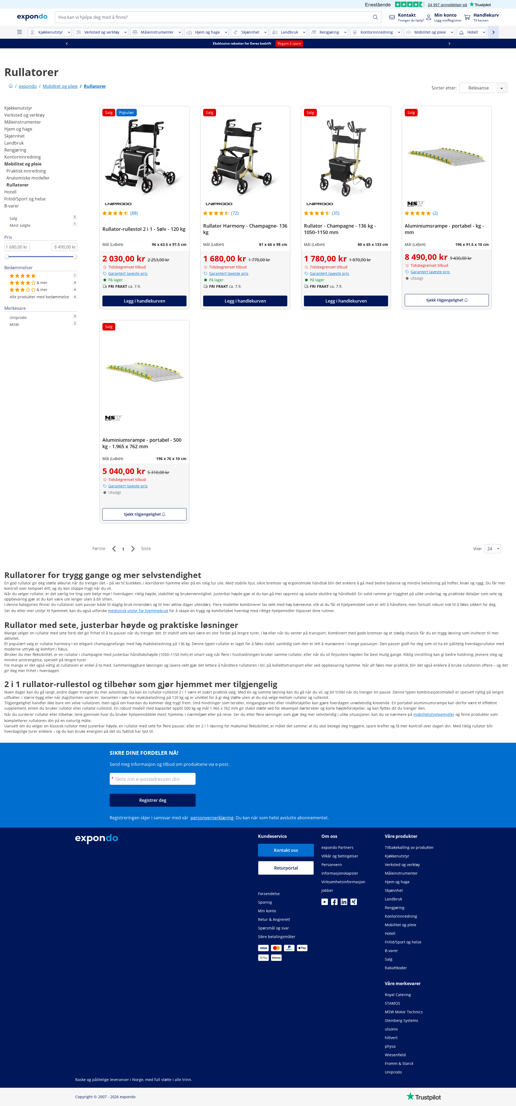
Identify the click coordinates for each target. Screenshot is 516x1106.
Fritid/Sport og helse (25, 199)
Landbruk (14, 143)
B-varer (11, 206)
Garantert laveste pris (128, 273)
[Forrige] (114, 549)
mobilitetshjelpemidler (433, 714)
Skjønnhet (14, 136)
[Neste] (133, 549)
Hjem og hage (18, 129)
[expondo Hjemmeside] (11, 86)
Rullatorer (17, 185)
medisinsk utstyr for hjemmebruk (138, 610)
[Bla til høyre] (449, 43)
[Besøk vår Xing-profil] (353, 903)
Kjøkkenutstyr (18, 108)
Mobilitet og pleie (22, 164)
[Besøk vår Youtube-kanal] (324, 903)
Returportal (286, 868)
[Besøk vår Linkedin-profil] (344, 903)
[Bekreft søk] (375, 17)
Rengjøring (15, 150)
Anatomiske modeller (28, 178)
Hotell (10, 192)
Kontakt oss (286, 850)
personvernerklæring (212, 818)
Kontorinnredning (22, 157)
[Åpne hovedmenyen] (19, 32)
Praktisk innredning (26, 171)
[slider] (7, 256)
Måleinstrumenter (22, 122)
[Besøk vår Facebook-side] (334, 903)
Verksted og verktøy (24, 115)
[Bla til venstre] (66, 43)
